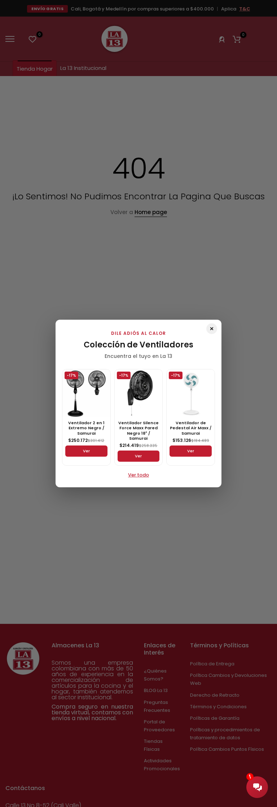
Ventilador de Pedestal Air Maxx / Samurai (190, 428)
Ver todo (138, 474)
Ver (86, 451)
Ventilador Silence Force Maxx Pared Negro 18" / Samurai (138, 430)
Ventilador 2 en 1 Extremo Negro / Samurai (86, 428)
